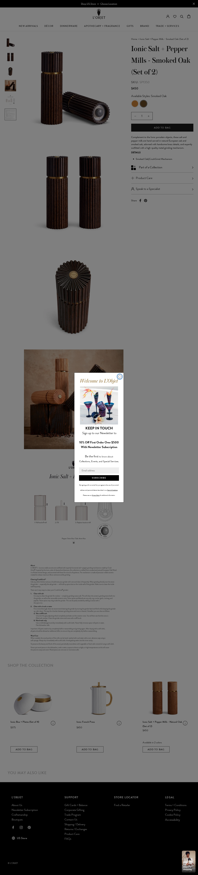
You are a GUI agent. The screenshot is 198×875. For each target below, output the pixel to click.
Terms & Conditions (112, 490)
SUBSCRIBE (99, 477)
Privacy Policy (96, 495)
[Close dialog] (120, 376)
